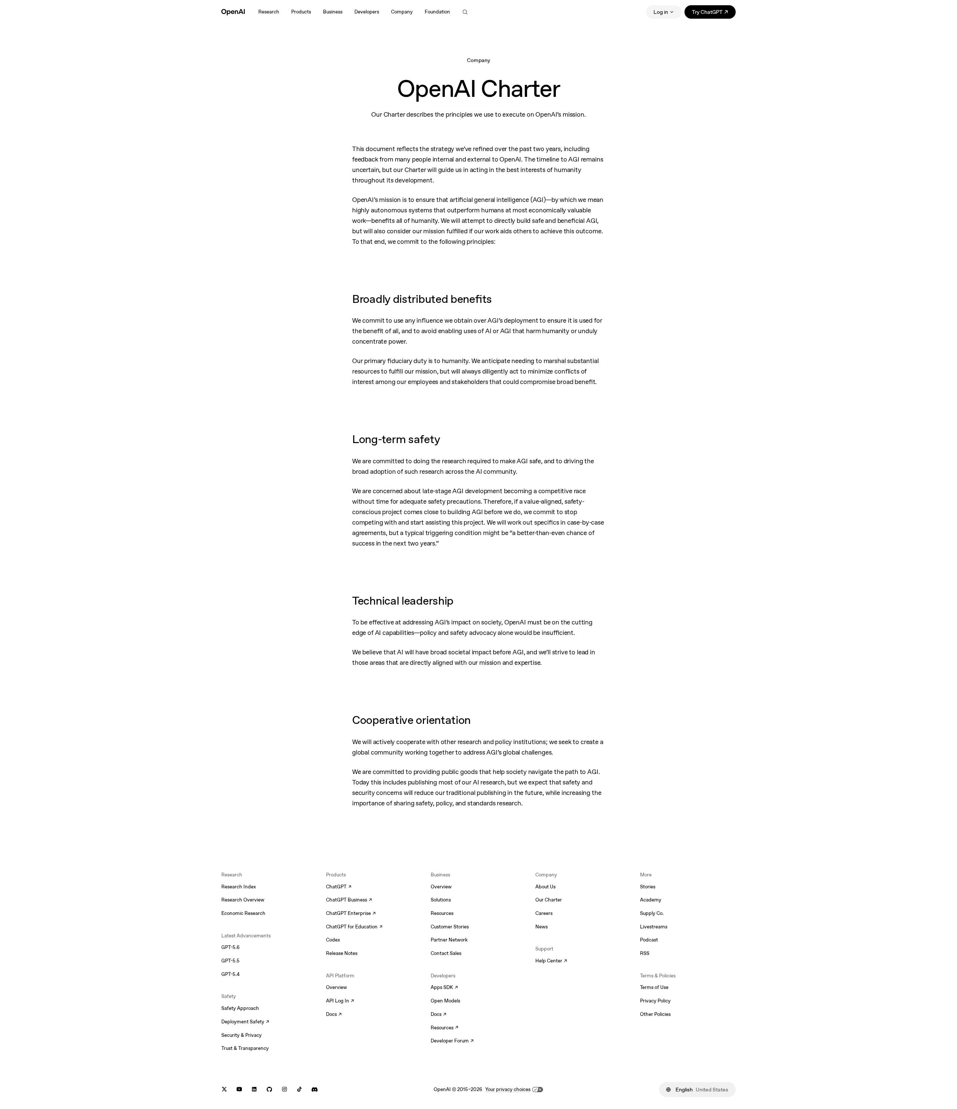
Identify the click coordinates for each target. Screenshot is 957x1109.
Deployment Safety (245, 1022)
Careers (544, 913)
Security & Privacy (241, 1035)
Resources (442, 913)
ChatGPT (338, 887)
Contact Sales (446, 953)
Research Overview (242, 900)
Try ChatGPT (714, 13)
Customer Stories (450, 927)
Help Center (551, 961)
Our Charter (548, 900)
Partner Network (449, 940)
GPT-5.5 (230, 961)
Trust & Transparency (245, 1048)
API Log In (340, 1001)
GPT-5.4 (230, 974)
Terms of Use (654, 987)
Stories (647, 887)
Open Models (445, 1001)
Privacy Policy (655, 1001)
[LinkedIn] (254, 1089)
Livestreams (653, 927)
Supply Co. (652, 913)
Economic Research (243, 913)
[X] (224, 1089)
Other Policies (655, 1014)
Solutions (441, 900)
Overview (336, 987)
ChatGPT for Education (353, 927)
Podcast (649, 940)
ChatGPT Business (349, 900)
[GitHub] (269, 1089)
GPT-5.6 (230, 947)
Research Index (238, 887)
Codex (333, 940)
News (541, 927)
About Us (545, 887)
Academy (650, 900)
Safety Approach (240, 1008)
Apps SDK (444, 987)
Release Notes (341, 953)
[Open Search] (465, 11)
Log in (660, 12)
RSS (644, 953)
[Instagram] (284, 1089)
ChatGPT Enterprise (351, 913)
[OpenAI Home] (233, 12)
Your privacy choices (507, 1089)
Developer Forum (452, 1041)
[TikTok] (299, 1089)
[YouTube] (239, 1089)
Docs (334, 1014)
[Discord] (314, 1089)
